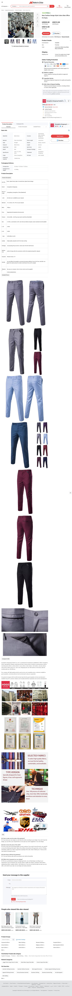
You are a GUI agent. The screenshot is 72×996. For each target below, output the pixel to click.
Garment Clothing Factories (9, 969)
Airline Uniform (56, 947)
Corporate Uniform (5, 942)
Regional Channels (56, 983)
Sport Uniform (4, 947)
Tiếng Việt (34, 987)
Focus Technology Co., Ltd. (27, 990)
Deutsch (41, 986)
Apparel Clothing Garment (8, 972)
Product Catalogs (21, 939)
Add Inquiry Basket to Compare (21, 46)
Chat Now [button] (57, 33)
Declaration (50, 990)
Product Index (64, 983)
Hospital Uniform (57, 942)
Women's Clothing (40, 942)
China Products (13, 983)
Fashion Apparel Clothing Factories (52, 969)
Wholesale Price (42, 983)
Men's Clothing (22, 942)
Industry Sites (49, 983)
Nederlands (47, 986)
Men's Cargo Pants (26, 10)
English (11, 986)
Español (15, 986)
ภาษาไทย (67, 986)
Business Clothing (35, 972)
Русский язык (31, 986)
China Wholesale (34, 983)
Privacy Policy (57, 990)
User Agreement (44, 990)
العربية (51, 986)
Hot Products (5, 983)
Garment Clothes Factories (23, 969)
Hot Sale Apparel (58, 972)
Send (13, 899)
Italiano (37, 986)
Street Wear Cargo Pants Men (27, 962)
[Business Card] (69, 130)
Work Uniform (22, 945)
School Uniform (4, 945)
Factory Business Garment (22, 972)
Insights (38, 984)
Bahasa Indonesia (40, 987)
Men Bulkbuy (5, 975)
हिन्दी (63, 986)
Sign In (44, 117)
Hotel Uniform (22, 947)
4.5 (56, 126)
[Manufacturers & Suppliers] (36, 2)
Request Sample (65, 36)
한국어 (55, 986)
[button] (43, 126)
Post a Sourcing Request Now (18, 901)
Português (21, 986)
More (2, 978)
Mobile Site (34, 984)
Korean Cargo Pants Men (42, 962)
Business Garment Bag (47, 972)
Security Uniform (39, 947)
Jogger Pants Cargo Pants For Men (10, 962)
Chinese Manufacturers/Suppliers (23, 983)
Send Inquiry (46, 33)
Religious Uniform (40, 945)
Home (2, 10)
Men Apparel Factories (37, 969)
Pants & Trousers (18, 10)
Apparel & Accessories (9, 10)
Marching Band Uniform (58, 945)
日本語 (59, 986)
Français (25, 986)
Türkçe (29, 987)
